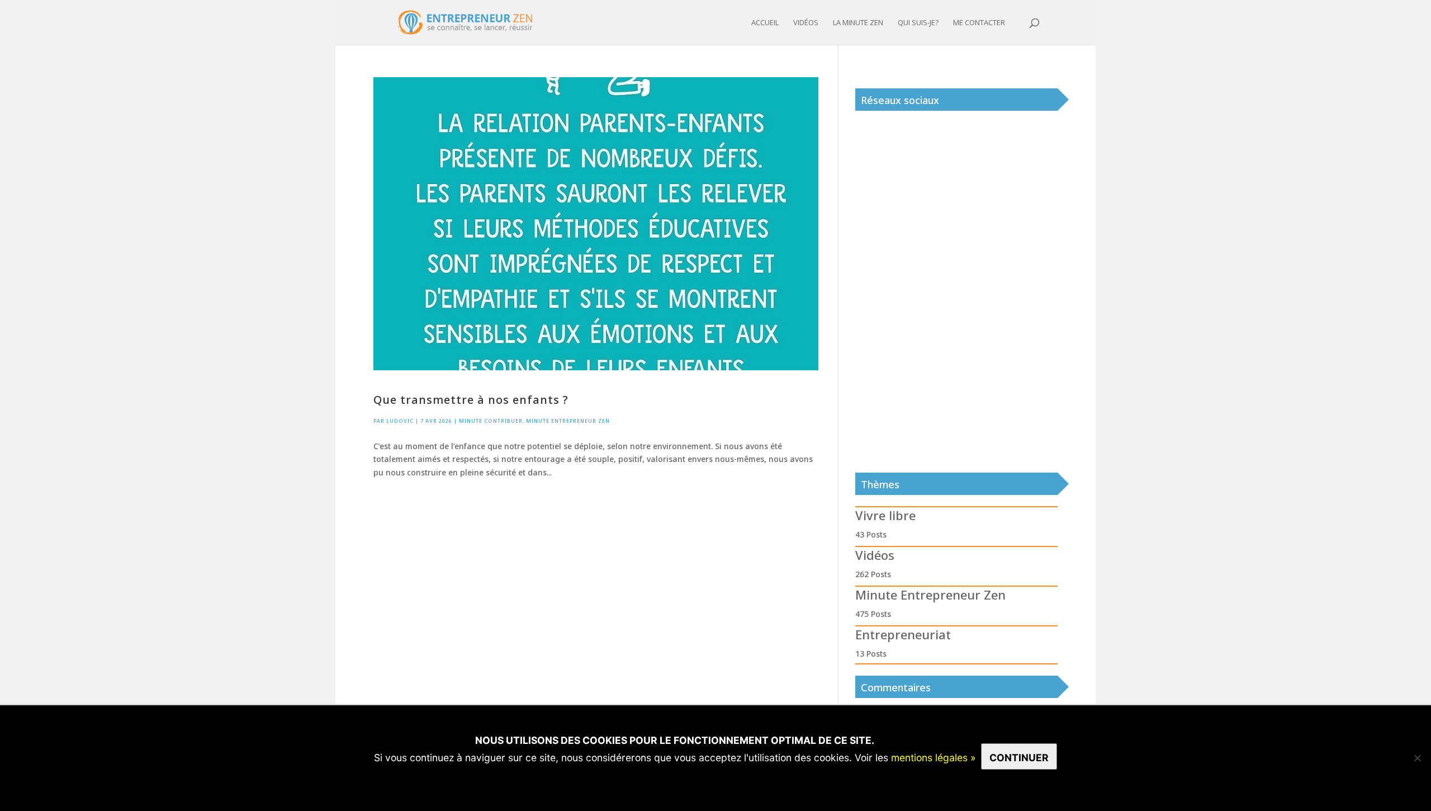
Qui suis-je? (918, 22)
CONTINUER (1019, 757)
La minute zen (858, 22)
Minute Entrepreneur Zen (568, 421)
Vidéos (805, 22)
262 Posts (873, 574)
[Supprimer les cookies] (1417, 757)
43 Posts (871, 534)
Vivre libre (885, 515)
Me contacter (979, 22)
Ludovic (400, 421)
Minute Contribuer (491, 421)
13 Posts (871, 653)
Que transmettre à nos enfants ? (470, 399)
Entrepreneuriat (903, 634)
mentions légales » (933, 757)
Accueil (765, 22)
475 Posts (873, 614)
